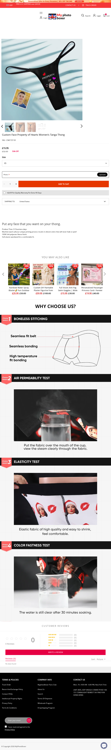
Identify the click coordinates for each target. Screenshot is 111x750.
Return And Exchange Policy (12, 689)
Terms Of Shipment (45, 698)
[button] (7, 79)
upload (102, 174)
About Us (41, 689)
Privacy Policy (7, 703)
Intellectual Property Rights (12, 698)
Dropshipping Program (46, 708)
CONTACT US (71, 5)
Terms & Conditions (9, 708)
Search (40, 694)
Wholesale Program (45, 703)
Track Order (91, 5)
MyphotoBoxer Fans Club (47, 685)
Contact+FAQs (7, 694)
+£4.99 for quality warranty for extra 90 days (24, 193)
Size (4, 157)
